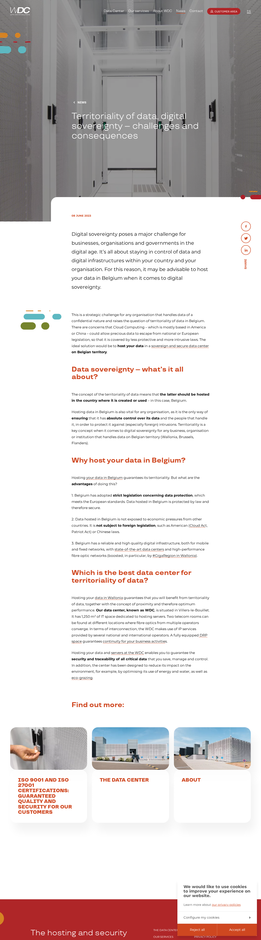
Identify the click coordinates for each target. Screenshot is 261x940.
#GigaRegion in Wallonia (174, 556)
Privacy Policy (205, 936)
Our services (163, 936)
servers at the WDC (127, 653)
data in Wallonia (109, 598)
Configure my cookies (201, 917)
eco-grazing (82, 678)
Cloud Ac (197, 525)
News (81, 102)
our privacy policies (226, 905)
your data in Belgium (104, 478)
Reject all (197, 930)
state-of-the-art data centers (139, 549)
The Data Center (165, 930)
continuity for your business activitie (134, 641)
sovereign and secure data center (180, 346)
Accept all (237, 930)
